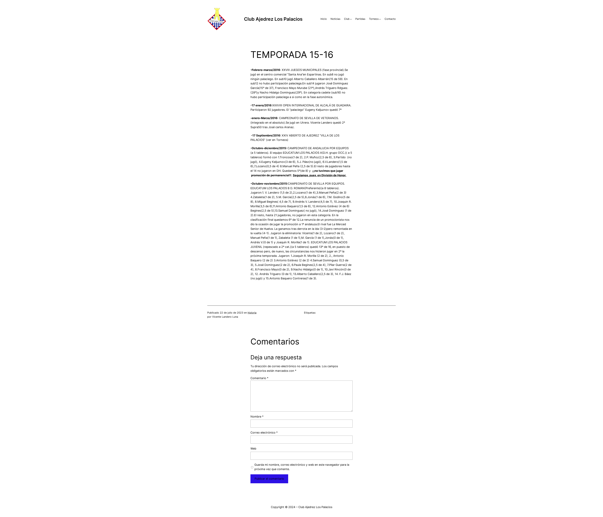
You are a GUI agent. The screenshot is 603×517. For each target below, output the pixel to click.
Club (347, 18)
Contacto (390, 18)
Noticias (335, 18)
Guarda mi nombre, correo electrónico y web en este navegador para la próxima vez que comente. (301, 467)
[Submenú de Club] (351, 19)
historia (252, 312)
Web (253, 448)
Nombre (256, 416)
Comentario (259, 378)
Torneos (374, 18)
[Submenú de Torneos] (380, 19)
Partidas (360, 18)
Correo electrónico (264, 432)
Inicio (324, 18)
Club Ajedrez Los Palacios (273, 19)
